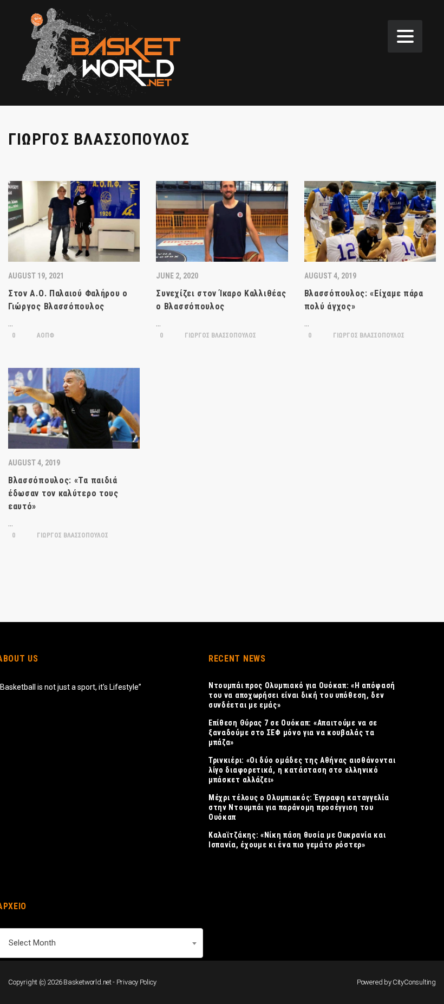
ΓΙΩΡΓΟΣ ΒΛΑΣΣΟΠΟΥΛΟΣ (219, 335)
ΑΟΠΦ (44, 335)
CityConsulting (414, 982)
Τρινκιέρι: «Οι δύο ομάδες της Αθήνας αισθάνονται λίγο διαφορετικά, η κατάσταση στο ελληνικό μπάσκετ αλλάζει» (302, 770)
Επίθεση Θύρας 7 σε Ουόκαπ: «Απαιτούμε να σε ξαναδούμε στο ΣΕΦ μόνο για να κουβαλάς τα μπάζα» (292, 732)
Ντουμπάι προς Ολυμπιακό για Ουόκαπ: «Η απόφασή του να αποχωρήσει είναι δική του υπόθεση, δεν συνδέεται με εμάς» (301, 695)
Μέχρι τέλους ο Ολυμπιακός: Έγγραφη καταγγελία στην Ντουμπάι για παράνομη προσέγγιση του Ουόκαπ (298, 807)
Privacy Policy (136, 982)
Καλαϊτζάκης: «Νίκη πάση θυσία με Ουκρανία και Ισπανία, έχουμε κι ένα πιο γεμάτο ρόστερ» (297, 840)
